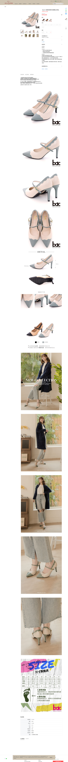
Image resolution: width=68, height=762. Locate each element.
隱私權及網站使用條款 (27, 761)
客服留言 (39, 760)
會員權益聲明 (40, 761)
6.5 (51, 24)
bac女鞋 (43, 41)
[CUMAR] (9, 2)
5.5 (45, 24)
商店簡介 (25, 760)
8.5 (43, 27)
